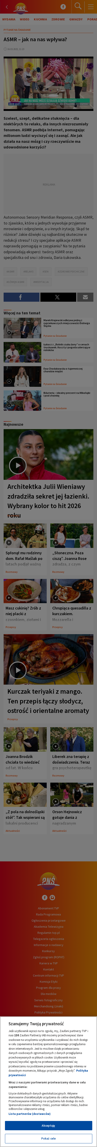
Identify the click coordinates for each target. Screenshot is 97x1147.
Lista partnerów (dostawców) (30, 1114)
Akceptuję (48, 1126)
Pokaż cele (48, 1138)
